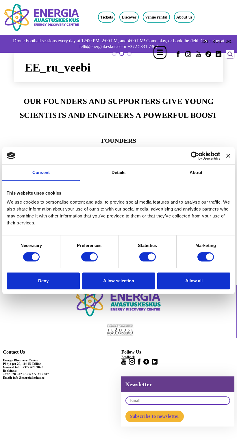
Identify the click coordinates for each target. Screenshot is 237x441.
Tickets (106, 17)
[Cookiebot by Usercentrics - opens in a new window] (195, 155)
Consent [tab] (41, 172)
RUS (216, 41)
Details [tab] (119, 172)
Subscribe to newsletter (154, 416)
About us (184, 17)
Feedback (128, 356)
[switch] (89, 256)
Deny (43, 280)
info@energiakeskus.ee (29, 377)
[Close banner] (228, 156)
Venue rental (156, 17)
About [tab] (196, 172)
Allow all (194, 280)
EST (205, 41)
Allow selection (118, 280)
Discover (129, 17)
